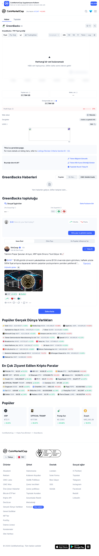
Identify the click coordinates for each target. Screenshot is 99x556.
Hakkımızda (31, 471)
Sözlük (52, 489)
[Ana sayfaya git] (13, 11)
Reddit (75, 493)
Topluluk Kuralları (33, 493)
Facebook (77, 489)
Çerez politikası (32, 489)
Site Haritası (8, 534)
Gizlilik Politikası (33, 480)
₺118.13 (22, 383)
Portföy (6, 520)
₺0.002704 (75, 394)
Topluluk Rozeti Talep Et (79, 167)
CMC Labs (7, 480)
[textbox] (38, 225)
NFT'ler (6, 516)
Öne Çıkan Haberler (11, 489)
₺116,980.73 (45, 375)
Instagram (77, 484)
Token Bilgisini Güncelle (79, 159)
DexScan (7, 502)
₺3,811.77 (72, 379)
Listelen (53, 471)
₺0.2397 (78, 390)
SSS (51, 484)
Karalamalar (8, 529)
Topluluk (76, 475)
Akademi (7, 471)
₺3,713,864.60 (72, 371)
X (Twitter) (77, 471)
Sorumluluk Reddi (33, 498)
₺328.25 (42, 371)
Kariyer (29, 507)
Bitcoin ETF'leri (9, 493)
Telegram (77, 480)
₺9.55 (16, 394)
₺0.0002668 (44, 390)
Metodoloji (30, 502)
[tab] (21, 35)
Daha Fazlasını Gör (87, 203)
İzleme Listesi (9, 525)
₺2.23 (16, 371)
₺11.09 (56, 383)
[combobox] (54, 35)
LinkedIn (76, 498)
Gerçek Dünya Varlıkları (13, 507)
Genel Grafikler (9, 511)
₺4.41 (45, 379)
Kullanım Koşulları (33, 475)
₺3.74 (43, 394)
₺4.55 (17, 387)
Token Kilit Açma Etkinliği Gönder (82, 163)
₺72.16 (15, 375)
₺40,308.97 (18, 379)
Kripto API (7, 498)
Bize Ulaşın (54, 480)
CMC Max (7, 484)
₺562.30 (48, 387)
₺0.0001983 (79, 387)
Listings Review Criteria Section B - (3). (53, 151)
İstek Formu (54, 475)
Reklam (6, 475)
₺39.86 (14, 390)
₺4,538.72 (76, 375)
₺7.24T (36, 11)
